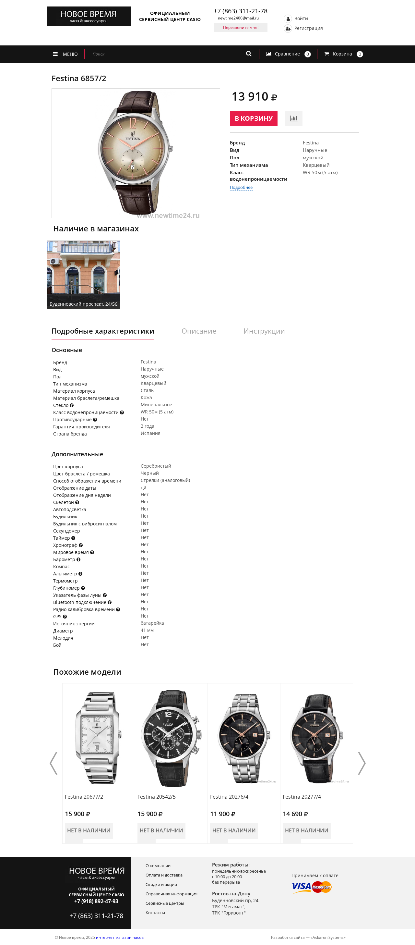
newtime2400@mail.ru (238, 18)
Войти (300, 18)
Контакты (155, 912)
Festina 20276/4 (229, 796)
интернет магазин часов (120, 937)
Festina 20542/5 (156, 796)
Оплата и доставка (164, 875)
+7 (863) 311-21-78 (240, 10)
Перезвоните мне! (240, 27)
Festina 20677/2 (84, 796)
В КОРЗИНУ (254, 118)
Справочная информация (171, 894)
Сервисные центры (165, 903)
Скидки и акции (161, 884)
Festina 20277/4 (302, 796)
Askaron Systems (328, 937)
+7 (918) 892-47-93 (96, 901)
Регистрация (308, 28)
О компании (158, 865)
